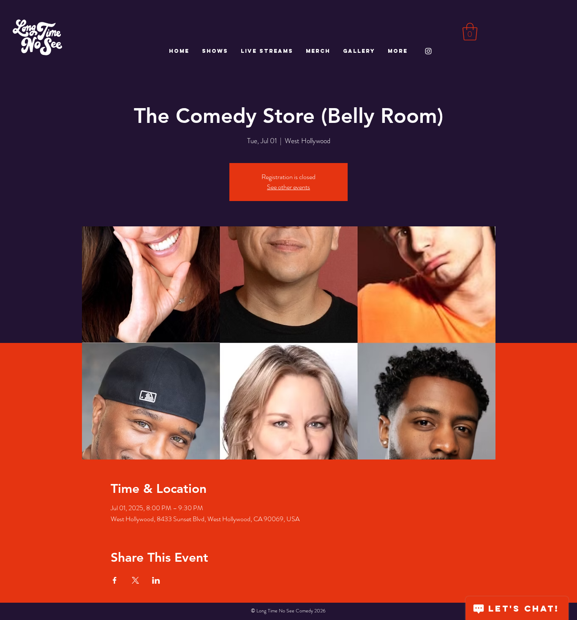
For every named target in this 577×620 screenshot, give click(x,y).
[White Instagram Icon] (428, 51)
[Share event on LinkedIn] (156, 580)
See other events (288, 187)
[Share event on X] (135, 580)
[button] (470, 32)
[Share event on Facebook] (115, 580)
